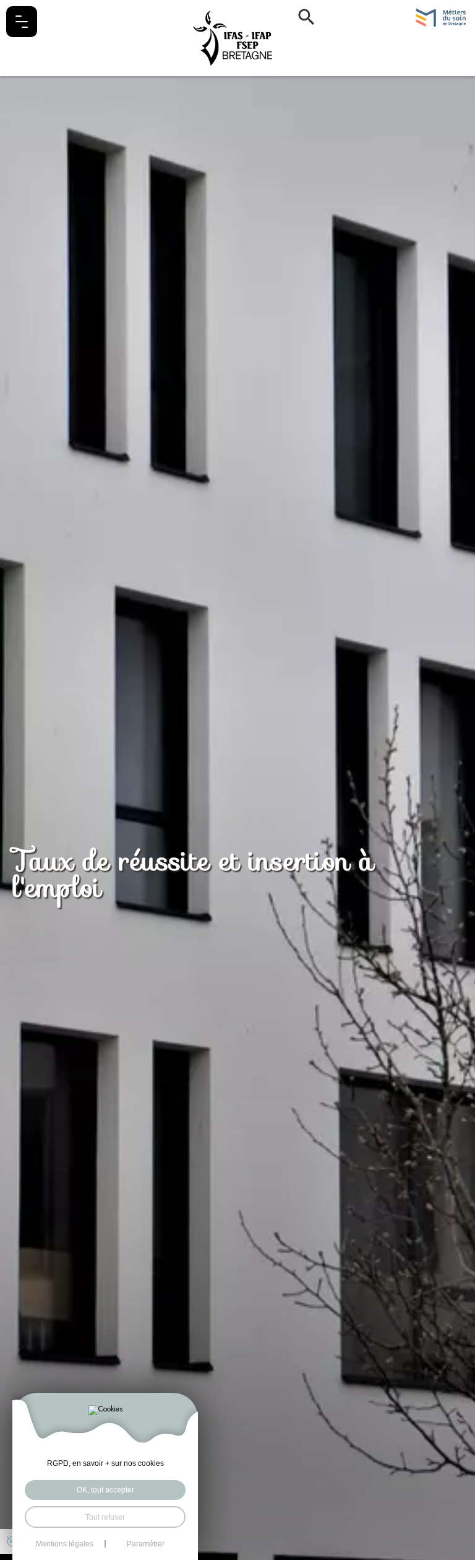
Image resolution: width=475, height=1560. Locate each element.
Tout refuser (105, 1517)
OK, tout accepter (105, 1490)
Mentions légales (64, 1544)
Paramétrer (146, 1544)
